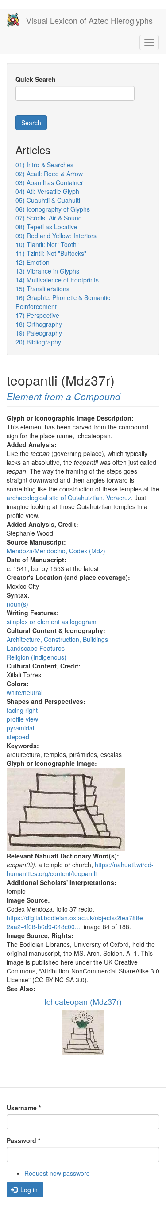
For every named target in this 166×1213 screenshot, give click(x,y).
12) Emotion (32, 262)
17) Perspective (37, 315)
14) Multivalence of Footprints (57, 279)
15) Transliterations (42, 288)
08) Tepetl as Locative (46, 226)
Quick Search (35, 79)
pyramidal (20, 727)
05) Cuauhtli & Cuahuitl (47, 200)
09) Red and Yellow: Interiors (56, 235)
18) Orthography (38, 324)
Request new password (57, 1173)
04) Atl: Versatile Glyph (47, 191)
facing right (22, 710)
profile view (22, 719)
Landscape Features (36, 648)
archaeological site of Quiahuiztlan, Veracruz (69, 497)
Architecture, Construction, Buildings (57, 639)
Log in (28, 1189)
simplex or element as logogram (52, 621)
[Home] (13, 20)
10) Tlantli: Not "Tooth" (47, 244)
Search (31, 122)
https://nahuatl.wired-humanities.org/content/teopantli (80, 869)
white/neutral (24, 692)
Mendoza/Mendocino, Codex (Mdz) (56, 550)
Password (23, 1140)
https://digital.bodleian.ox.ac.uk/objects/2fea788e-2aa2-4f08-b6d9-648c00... (76, 922)
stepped (18, 736)
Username (24, 1107)
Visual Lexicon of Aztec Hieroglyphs (89, 20)
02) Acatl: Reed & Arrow (49, 173)
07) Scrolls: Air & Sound (48, 217)
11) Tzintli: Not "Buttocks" (50, 253)
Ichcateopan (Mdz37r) (83, 1001)
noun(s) (17, 603)
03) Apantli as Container (49, 182)
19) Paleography (38, 332)
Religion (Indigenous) (36, 657)
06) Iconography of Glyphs (52, 209)
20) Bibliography (38, 341)
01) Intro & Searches (44, 164)
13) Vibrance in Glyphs (47, 271)
